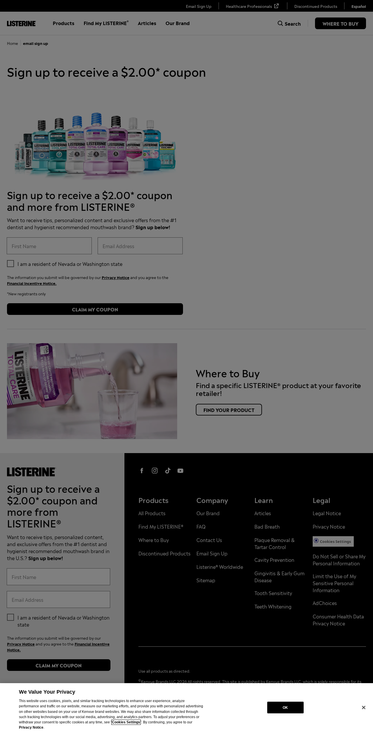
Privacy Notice (31, 727)
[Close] (363, 707)
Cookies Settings (126, 722)
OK (285, 707)
